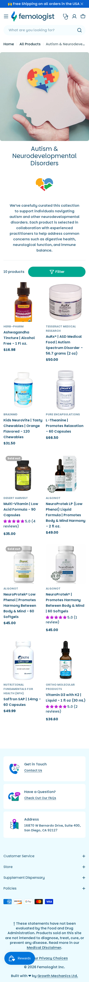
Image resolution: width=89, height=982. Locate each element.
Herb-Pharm (13, 326)
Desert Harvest (15, 498)
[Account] (74, 16)
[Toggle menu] (6, 16)
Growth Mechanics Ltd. (57, 975)
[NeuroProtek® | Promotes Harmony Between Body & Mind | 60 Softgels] (66, 564)
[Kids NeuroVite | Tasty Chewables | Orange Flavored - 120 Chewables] (23, 390)
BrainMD (10, 414)
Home (8, 44)
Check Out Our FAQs (40, 798)
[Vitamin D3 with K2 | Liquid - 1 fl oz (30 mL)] (66, 660)
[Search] (79, 30)
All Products (30, 44)
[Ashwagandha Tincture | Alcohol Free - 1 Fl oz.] (23, 302)
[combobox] (44, 30)
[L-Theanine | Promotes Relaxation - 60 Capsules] (66, 390)
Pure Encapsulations (63, 414)
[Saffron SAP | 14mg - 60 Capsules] (23, 660)
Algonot (53, 498)
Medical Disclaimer (44, 947)
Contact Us (33, 770)
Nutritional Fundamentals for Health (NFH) (18, 689)
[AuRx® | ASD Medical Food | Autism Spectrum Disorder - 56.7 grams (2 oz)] (66, 302)
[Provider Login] (65, 16)
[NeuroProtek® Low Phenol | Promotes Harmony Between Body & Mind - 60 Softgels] (23, 564)
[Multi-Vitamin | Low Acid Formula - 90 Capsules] (23, 473)
